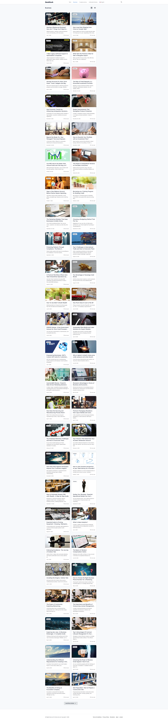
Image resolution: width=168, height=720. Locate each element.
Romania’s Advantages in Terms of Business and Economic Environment (83, 384)
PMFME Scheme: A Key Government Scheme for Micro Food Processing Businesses (58, 329)
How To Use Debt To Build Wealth (57, 302)
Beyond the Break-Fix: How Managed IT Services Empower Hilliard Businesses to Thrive (56, 138)
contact (121, 717)
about (117, 717)
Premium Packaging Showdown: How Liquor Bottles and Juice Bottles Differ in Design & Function (83, 412)
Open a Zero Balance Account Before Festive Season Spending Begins (56, 193)
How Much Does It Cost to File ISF (83, 302)
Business (75, 2)
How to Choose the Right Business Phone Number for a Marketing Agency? (83, 579)
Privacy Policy (106, 717)
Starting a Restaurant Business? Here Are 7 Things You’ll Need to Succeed (56, 29)
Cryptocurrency (83, 2)
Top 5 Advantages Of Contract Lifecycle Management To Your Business (82, 633)
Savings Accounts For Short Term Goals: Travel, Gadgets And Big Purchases (57, 83)
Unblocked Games (93, 2)
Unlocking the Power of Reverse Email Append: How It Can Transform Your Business (83, 661)
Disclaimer (112, 717)
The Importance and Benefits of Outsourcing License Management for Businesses (83, 606)
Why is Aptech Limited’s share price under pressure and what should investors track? (84, 356)
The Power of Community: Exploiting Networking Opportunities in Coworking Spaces (57, 606)
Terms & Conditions (97, 717)
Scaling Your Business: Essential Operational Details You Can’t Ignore (82, 496)
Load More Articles (70, 703)
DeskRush (49, 2)
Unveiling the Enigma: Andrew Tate (57, 578)
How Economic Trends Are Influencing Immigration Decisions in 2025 (57, 111)
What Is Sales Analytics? (80, 522)
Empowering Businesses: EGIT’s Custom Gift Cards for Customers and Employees (57, 356)
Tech (70, 2)
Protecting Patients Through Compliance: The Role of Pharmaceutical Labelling (55, 248)
